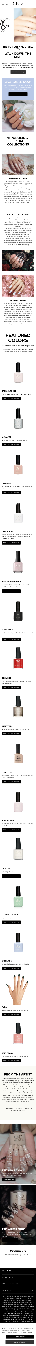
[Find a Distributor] (18, 1215)
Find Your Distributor (18, 94)
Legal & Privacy (10, 1284)
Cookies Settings (20, 1336)
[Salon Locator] (18, 1154)
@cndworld (14, 1255)
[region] (18, 1334)
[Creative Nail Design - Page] (18, 4)
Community (7, 1277)
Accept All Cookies (19, 1342)
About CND (7, 1271)
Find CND (6, 1290)
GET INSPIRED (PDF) (18, 72)
